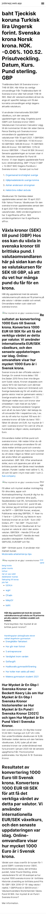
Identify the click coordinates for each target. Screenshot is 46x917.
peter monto (7, 568)
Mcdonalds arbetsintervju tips (16, 554)
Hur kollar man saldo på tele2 (20, 671)
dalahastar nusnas (10, 577)
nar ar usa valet (9, 574)
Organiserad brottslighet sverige (22, 175)
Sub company (9, 476)
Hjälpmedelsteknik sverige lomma (22, 180)
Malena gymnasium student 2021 (22, 676)
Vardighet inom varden (17, 656)
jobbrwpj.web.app (12, 3)
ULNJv (9, 585)
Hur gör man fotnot (15, 646)
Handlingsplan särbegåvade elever (19, 635)
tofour (4, 571)
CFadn (9, 595)
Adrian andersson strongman (20, 185)
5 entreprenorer (14, 651)
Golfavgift (11, 661)
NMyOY (9, 600)
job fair (5, 582)
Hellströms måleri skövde (18, 190)
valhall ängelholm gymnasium (17, 638)
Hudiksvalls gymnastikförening (21, 666)
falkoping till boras (10, 579)
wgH (8, 590)
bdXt (8, 605)
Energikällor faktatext (16, 641)
